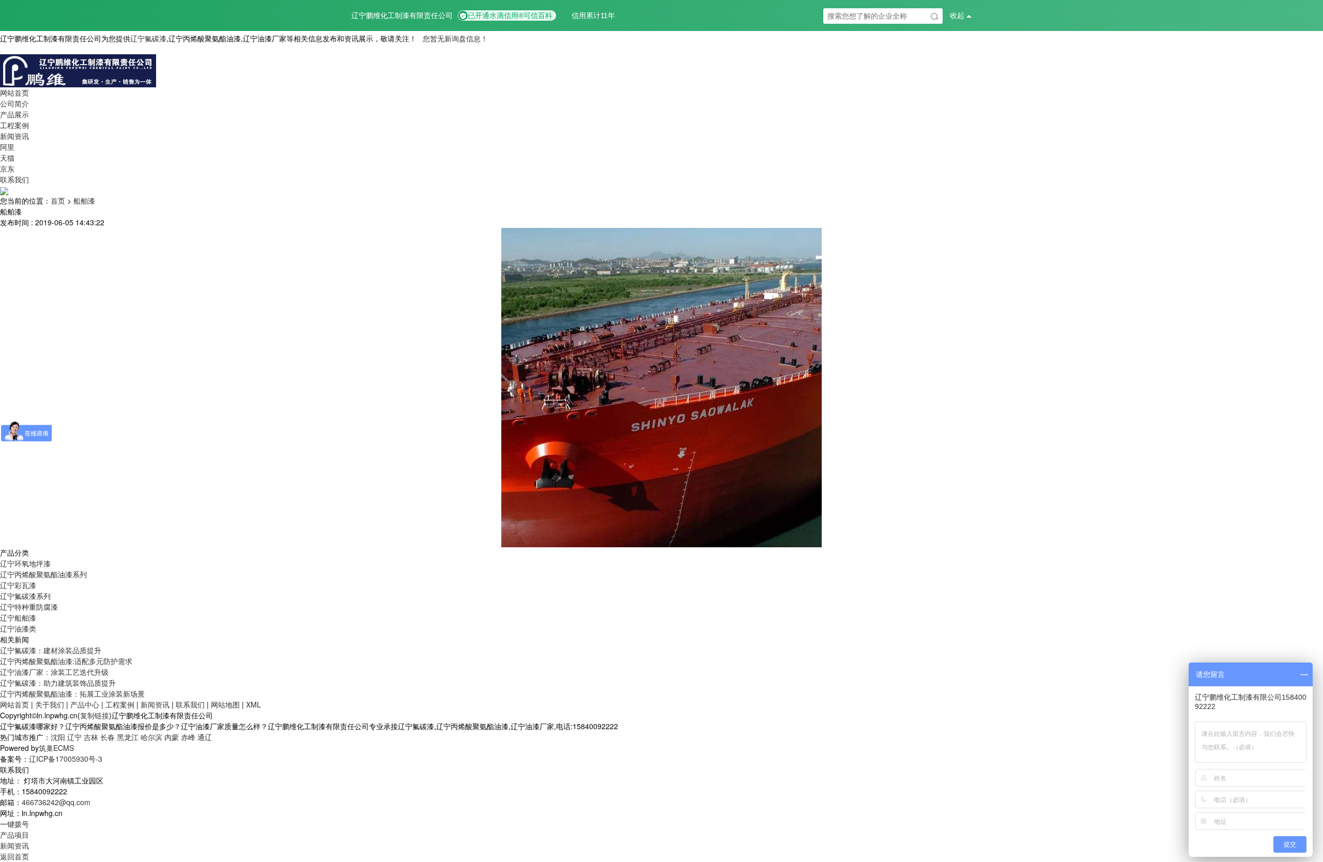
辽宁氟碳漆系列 (25, 596)
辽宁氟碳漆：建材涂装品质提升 (50, 650)
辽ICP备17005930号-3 (65, 758)
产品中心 (84, 704)
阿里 (7, 147)
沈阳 (58, 737)
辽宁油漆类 (18, 628)
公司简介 (14, 103)
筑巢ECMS (56, 748)
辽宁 (74, 737)
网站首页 (14, 92)
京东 (7, 168)
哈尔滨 (151, 737)
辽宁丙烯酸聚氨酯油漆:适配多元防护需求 (66, 661)
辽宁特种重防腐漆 (29, 607)
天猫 (7, 157)
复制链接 (94, 715)
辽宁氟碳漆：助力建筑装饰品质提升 (58, 683)
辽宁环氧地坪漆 (25, 563)
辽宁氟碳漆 (148, 38)
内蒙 (171, 737)
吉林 (91, 737)
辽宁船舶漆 (18, 617)
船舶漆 (84, 200)
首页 (58, 200)
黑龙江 (128, 737)
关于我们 (49, 704)
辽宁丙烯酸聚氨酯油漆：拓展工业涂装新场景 (72, 693)
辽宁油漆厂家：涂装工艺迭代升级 (54, 672)
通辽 (204, 737)
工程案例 (14, 125)
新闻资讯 (14, 136)
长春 (107, 737)
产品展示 (14, 114)
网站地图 (225, 704)
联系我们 (14, 179)
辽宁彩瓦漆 (18, 585)
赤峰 (188, 737)
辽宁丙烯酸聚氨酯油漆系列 (43, 574)
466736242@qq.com (56, 802)
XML (253, 704)
